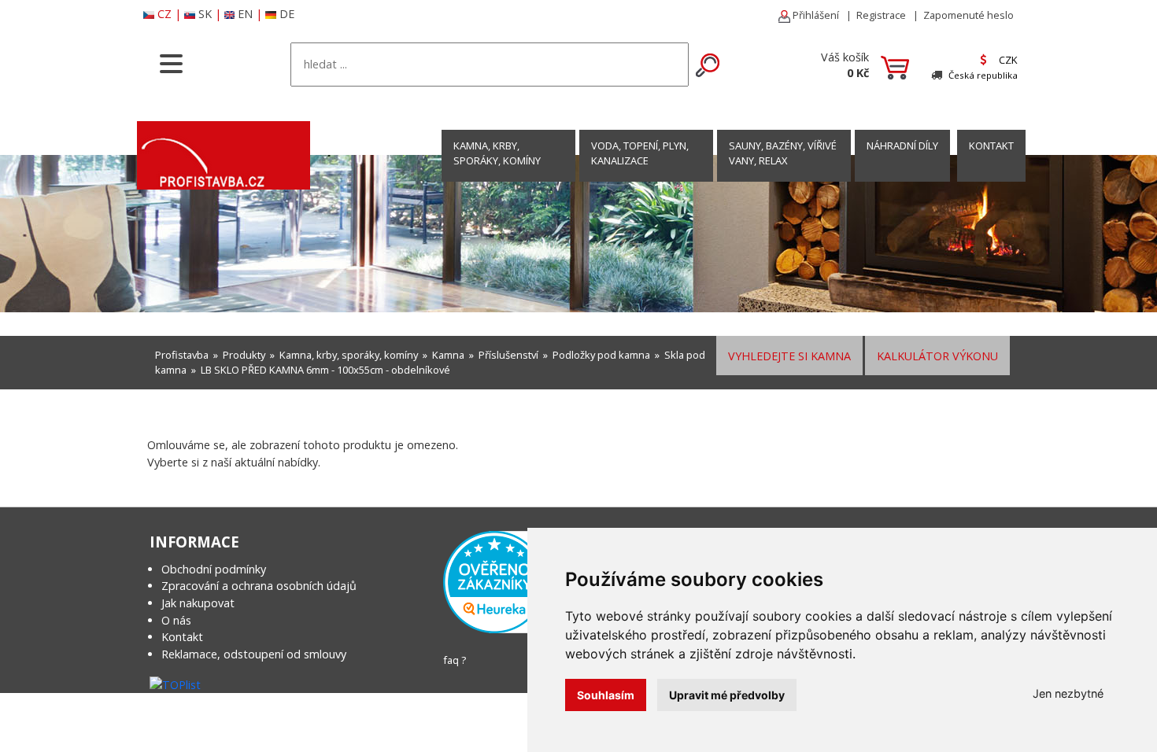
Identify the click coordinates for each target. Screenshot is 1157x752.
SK (205, 13)
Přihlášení (814, 15)
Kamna (448, 355)
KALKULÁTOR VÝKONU (937, 355)
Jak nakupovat (198, 602)
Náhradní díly (902, 145)
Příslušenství (508, 355)
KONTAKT (991, 145)
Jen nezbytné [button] (1068, 693)
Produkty (244, 355)
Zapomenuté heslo (968, 15)
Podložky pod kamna (601, 355)
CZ (164, 13)
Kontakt (182, 636)
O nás (176, 620)
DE (286, 13)
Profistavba (182, 355)
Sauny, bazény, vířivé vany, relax (783, 153)
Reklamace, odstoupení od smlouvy (253, 654)
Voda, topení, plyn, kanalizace (640, 153)
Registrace (881, 15)
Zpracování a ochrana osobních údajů (259, 585)
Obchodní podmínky (213, 569)
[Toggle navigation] (171, 62)
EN (245, 13)
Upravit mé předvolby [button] (727, 695)
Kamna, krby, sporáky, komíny (497, 153)
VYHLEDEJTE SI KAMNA (789, 355)
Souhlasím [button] (605, 695)
